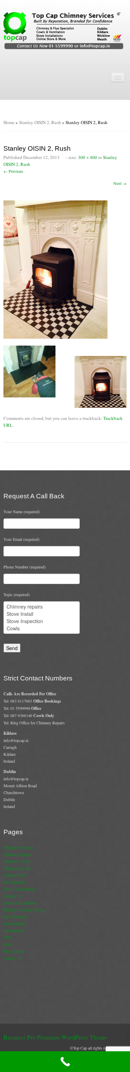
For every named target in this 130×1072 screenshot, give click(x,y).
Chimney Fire (14, 875)
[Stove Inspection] (41, 621)
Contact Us (12, 896)
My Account (13, 951)
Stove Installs (14, 882)
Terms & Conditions (20, 902)
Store (7, 944)
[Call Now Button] (65, 1061)
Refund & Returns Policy (24, 909)
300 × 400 (87, 157)
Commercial (13, 930)
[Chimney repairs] (41, 606)
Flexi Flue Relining (19, 889)
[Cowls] (41, 628)
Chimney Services (18, 847)
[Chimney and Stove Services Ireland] (65, 30)
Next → (120, 183)
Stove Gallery (14, 923)
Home (9, 122)
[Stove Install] (41, 614)
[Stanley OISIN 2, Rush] (55, 268)
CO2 (7, 937)
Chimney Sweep (17, 868)
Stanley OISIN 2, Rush (40, 122)
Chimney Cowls (16, 861)
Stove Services (15, 916)
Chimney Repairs (17, 854)
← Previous (13, 171)
